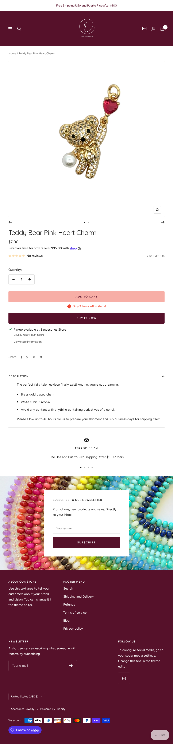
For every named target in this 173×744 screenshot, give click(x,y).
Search (68, 588)
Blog (66, 620)
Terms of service (74, 612)
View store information (28, 341)
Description (18, 376)
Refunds (69, 604)
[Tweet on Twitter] (34, 357)
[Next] (163, 222)
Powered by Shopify (52, 708)
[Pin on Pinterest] (27, 357)
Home (12, 53)
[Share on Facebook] (21, 357)
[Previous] (10, 222)
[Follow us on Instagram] (124, 678)
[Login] (153, 29)
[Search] (19, 29)
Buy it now (87, 318)
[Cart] (162, 29)
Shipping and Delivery (78, 596)
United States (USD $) (24, 696)
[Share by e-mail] (40, 357)
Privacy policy (73, 628)
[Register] (71, 665)
